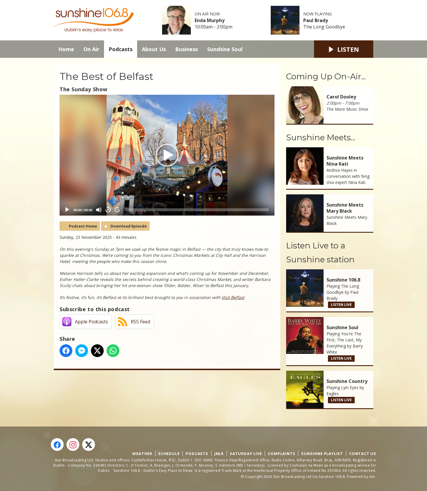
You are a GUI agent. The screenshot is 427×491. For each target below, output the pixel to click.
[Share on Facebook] (66, 350)
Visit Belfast (233, 297)
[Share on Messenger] (81, 350)
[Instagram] (73, 444)
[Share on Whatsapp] (113, 350)
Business (186, 49)
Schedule (169, 453)
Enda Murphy (210, 20)
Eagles (332, 393)
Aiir (372, 476)
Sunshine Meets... (320, 137)
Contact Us (362, 453)
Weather (142, 453)
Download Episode (128, 226)
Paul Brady (315, 20)
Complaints (281, 453)
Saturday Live (246, 453)
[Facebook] (57, 444)
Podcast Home (83, 226)
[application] (167, 155)
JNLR (219, 453)
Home (66, 49)
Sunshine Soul (225, 49)
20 (108, 209)
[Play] (67, 210)
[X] (88, 444)
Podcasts (120, 49)
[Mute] (99, 210)
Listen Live (341, 304)
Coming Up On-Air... (326, 76)
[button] (167, 155)
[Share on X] (97, 350)
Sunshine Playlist (322, 453)
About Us (154, 49)
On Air (91, 49)
